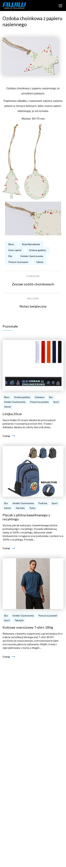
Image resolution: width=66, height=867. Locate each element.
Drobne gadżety (37, 250)
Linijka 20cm (12, 414)
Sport (56, 402)
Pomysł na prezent (18, 262)
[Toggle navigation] (60, 5)
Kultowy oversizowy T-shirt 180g (28, 627)
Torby (32, 508)
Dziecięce (39, 397)
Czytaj (6, 435)
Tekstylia (20, 508)
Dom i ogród (14, 250)
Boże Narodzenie (31, 244)
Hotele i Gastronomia (31, 256)
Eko (10, 256)
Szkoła (39, 262)
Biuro (11, 244)
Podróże (43, 503)
